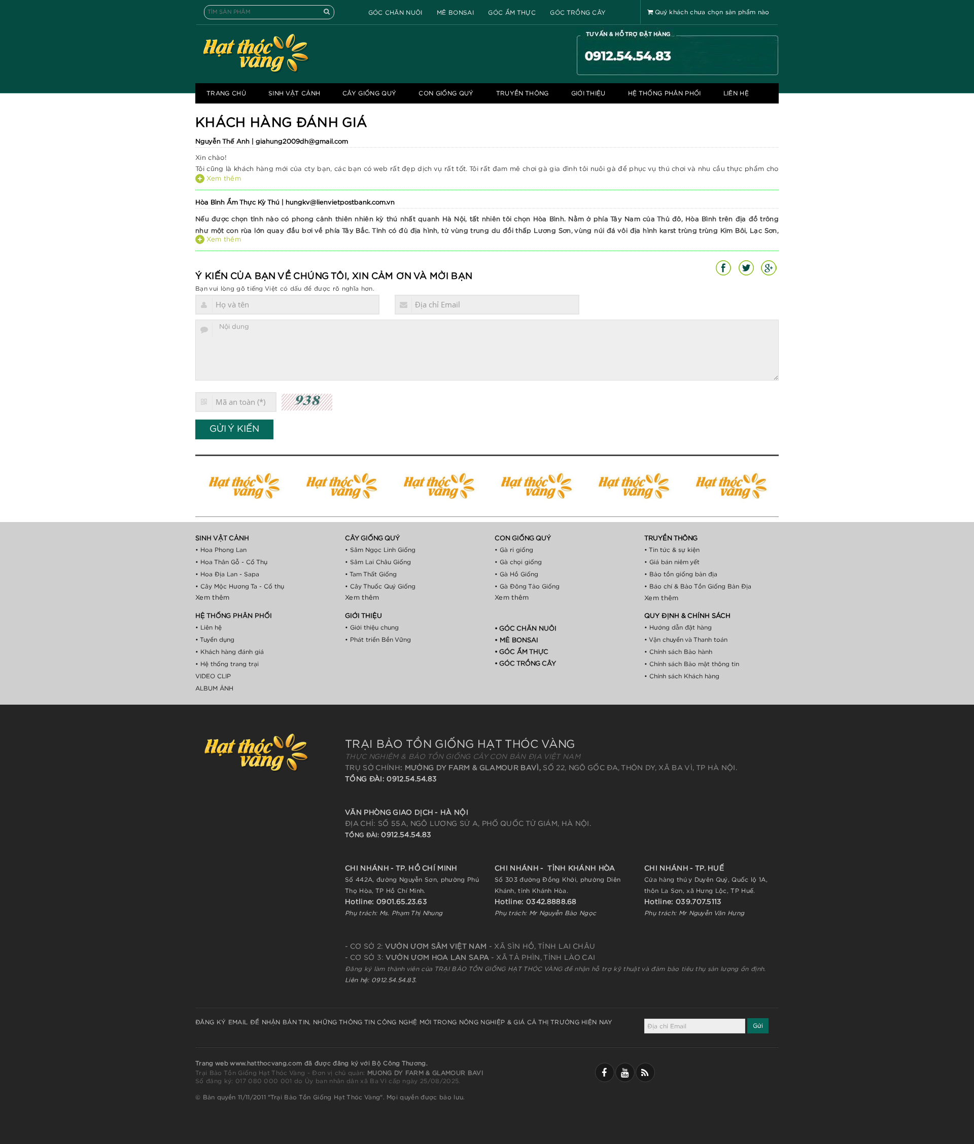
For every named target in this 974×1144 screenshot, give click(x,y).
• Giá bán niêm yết (672, 562)
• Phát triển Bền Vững (378, 640)
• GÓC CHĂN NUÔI (525, 629)
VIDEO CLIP (213, 676)
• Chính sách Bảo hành (678, 652)
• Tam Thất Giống (371, 574)
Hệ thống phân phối (664, 93)
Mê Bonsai (455, 13)
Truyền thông (522, 93)
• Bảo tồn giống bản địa (680, 574)
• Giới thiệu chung (372, 628)
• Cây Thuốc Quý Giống (380, 586)
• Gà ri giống (514, 550)
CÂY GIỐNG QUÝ (369, 93)
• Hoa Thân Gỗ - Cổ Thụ (231, 562)
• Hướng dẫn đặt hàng (678, 628)
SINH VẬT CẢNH (294, 93)
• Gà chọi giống (518, 562)
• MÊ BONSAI (516, 640)
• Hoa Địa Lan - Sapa (227, 574)
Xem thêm (222, 179)
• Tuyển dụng (214, 640)
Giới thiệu (588, 93)
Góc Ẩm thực (512, 13)
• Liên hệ (208, 628)
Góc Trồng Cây (578, 13)
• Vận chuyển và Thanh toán (685, 640)
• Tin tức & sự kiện (672, 550)
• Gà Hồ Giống (516, 574)
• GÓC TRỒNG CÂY (525, 664)
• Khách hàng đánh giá (229, 652)
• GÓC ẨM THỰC (521, 652)
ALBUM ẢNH (214, 688)
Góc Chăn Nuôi (395, 13)
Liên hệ (736, 93)
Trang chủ (226, 93)
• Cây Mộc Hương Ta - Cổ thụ (239, 586)
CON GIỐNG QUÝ (446, 93)
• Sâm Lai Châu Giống (378, 562)
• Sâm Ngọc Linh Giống (380, 550)
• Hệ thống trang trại (227, 664)
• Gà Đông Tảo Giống (527, 586)
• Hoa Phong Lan (221, 550)
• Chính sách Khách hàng (681, 676)
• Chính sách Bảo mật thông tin (691, 664)
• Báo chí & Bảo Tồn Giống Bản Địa (697, 586)
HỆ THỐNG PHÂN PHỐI (233, 616)
